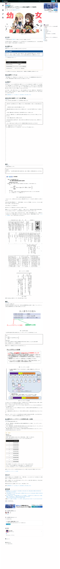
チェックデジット (13, 8)
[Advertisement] (51, 17)
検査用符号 (17, 8)
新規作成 (53, 1)
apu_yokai (8, 3)
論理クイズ (8, 8)
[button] (57, 1)
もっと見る (7, 514)
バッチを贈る (8, 524)
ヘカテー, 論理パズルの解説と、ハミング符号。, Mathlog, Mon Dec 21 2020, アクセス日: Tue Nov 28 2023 (24, 498)
